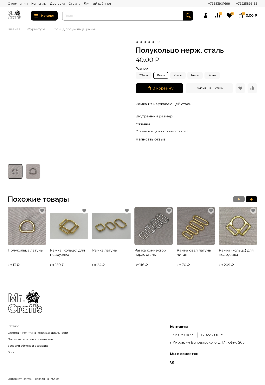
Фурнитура (36, 29)
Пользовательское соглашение (30, 339)
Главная (14, 29)
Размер (142, 68)
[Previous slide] (14, 100)
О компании (18, 3)
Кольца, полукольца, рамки (74, 29)
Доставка (57, 3)
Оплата (74, 3)
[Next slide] (123, 100)
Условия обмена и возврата (28, 345)
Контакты (39, 3)
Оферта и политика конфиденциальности (38, 332)
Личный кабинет (97, 3)
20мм (143, 75)
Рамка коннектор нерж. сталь (150, 252)
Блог (11, 352)
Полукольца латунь (25, 250)
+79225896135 (246, 3)
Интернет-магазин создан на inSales (33, 379)
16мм (161, 75)
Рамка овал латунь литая (194, 252)
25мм (178, 75)
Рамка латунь (104, 250)
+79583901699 (219, 3)
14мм (195, 75)
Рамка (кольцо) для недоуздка (67, 252)
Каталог (47, 15)
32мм (212, 75)
